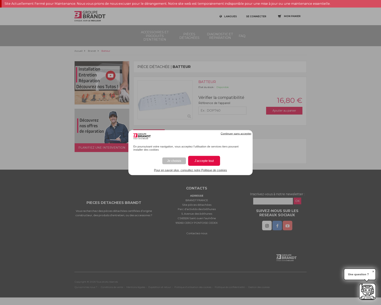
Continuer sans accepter (236, 133)
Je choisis (174, 160)
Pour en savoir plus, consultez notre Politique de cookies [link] (190, 170)
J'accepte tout (204, 160)
